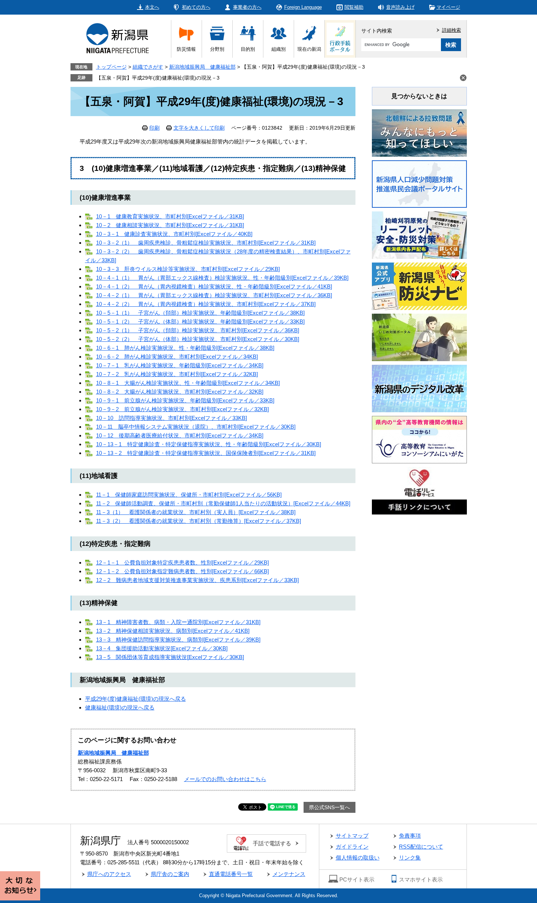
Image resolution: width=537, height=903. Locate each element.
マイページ (448, 7)
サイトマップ (352, 836)
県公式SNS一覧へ (329, 807)
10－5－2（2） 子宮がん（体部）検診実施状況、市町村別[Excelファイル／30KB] (197, 339)
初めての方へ (196, 7)
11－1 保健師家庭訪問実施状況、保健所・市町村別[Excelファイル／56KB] (189, 494)
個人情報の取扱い (358, 857)
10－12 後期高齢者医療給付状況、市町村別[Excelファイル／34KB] (179, 435)
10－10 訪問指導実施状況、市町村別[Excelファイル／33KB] (171, 418)
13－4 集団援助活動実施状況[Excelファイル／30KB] (162, 648)
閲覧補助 (353, 7)
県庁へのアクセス (109, 874)
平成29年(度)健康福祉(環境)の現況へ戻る (135, 699)
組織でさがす (148, 67)
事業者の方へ (247, 7)
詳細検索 (451, 30)
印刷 (154, 128)
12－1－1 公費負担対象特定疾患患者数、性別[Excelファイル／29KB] (182, 562)
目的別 (248, 49)
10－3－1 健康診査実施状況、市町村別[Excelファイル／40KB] (174, 234)
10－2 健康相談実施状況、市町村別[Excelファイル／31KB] (170, 225)
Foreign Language (303, 7)
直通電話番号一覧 (231, 874)
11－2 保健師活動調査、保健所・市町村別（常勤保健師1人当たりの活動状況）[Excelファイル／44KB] (223, 503)
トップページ (111, 67)
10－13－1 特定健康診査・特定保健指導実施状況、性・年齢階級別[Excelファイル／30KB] (208, 444)
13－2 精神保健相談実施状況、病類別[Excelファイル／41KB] (173, 631)
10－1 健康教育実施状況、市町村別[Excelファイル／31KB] (170, 216)
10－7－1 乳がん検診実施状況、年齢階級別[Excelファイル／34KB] (179, 365)
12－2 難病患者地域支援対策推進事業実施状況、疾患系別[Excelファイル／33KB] (197, 580)
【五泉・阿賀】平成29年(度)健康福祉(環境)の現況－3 (158, 78)
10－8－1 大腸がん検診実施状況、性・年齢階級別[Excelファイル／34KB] (188, 383)
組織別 (278, 49)
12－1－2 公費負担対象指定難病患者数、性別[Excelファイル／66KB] (182, 571)
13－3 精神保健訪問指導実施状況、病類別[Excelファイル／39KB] (178, 639)
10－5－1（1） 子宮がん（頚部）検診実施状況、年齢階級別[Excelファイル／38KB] (200, 313)
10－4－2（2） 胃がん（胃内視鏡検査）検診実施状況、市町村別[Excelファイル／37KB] (206, 304)
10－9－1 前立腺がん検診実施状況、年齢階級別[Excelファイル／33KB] (185, 400)
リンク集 (410, 857)
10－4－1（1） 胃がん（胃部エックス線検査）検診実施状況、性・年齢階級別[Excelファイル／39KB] (222, 278)
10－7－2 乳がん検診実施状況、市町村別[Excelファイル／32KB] (177, 374)
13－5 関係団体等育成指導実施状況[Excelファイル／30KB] (170, 657)
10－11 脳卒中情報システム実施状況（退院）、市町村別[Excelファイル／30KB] (196, 427)
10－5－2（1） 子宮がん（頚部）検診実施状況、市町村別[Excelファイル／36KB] (197, 330)
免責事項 (410, 836)
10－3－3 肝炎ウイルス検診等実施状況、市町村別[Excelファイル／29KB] (188, 269)
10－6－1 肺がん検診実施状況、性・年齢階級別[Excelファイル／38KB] (185, 348)
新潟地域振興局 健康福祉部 (202, 67)
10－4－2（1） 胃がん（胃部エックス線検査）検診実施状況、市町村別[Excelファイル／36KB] (214, 295)
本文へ (152, 7)
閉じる (463, 77)
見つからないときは (419, 96)
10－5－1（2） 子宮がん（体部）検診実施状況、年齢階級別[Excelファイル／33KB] (200, 321)
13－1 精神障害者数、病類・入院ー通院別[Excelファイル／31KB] (178, 622)
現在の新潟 (309, 49)
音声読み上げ (400, 7)
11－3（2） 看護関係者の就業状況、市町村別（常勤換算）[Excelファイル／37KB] (198, 521)
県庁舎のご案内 (170, 874)
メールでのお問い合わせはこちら (225, 779)
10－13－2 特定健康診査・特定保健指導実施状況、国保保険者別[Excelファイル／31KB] (206, 453)
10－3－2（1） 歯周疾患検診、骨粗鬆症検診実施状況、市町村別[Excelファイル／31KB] (206, 243)
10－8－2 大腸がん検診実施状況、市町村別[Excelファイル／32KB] (179, 392)
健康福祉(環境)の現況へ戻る (120, 707)
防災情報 (186, 49)
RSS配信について (421, 846)
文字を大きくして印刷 (199, 128)
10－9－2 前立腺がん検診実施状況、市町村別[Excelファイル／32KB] (182, 409)
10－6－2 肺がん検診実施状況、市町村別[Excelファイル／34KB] (177, 356)
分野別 (217, 49)
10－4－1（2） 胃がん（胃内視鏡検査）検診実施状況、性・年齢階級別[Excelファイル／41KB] (214, 286)
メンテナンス (289, 874)
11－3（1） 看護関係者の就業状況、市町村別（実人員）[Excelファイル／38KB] (196, 512)
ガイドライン (352, 846)
